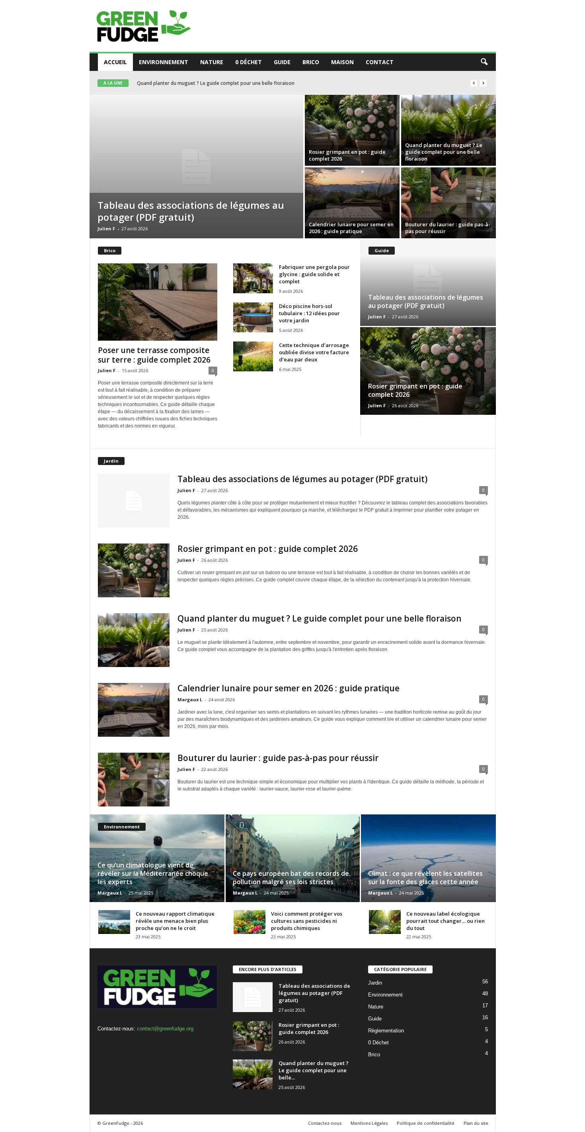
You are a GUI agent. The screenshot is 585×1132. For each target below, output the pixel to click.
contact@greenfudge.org (165, 1029)
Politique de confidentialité (425, 1123)
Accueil (115, 62)
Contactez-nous (324, 1123)
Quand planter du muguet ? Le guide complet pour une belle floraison (443, 151)
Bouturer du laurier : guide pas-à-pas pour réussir (447, 228)
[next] (483, 83)
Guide (282, 62)
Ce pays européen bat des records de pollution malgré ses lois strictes (291, 877)
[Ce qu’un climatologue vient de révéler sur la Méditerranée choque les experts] (157, 858)
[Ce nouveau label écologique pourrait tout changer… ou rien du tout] (385, 922)
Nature (211, 62)
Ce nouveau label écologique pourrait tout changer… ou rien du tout (445, 921)
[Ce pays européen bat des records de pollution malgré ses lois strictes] (293, 858)
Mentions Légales (369, 1123)
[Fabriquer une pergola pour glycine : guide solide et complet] (253, 278)
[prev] (474, 83)
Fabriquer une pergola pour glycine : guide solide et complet (314, 274)
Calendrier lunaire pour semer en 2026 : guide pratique (198, 83)
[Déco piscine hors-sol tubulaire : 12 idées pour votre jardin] (253, 317)
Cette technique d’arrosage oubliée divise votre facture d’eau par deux (314, 352)
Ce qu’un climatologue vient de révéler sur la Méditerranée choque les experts (153, 873)
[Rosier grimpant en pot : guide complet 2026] (352, 130)
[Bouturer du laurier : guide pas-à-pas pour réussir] (448, 202)
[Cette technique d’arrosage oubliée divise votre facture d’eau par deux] (253, 356)
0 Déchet (248, 62)
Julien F (106, 229)
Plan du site (476, 1123)
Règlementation (386, 1031)
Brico (310, 62)
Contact (380, 62)
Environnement (163, 62)
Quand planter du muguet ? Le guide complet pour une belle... (314, 1070)
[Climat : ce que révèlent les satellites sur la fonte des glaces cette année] (428, 858)
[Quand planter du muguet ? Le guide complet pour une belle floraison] (448, 130)
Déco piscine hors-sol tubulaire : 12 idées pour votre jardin (309, 313)
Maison (342, 62)
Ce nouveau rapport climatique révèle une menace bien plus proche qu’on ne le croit (175, 921)
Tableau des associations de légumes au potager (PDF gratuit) (191, 211)
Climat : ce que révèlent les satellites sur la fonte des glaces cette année (425, 877)
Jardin (375, 983)
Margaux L (189, 699)
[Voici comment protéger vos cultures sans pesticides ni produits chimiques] (249, 922)
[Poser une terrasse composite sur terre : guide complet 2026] (157, 302)
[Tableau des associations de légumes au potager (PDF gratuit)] (196, 166)
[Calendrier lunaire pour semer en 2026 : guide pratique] (352, 202)
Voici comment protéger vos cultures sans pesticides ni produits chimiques (306, 921)
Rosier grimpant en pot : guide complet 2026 (347, 155)
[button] (484, 62)
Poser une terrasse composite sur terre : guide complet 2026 (154, 355)
